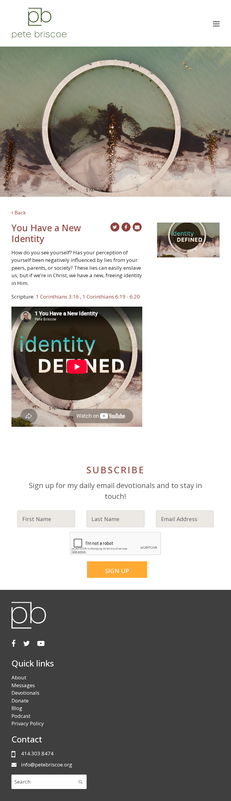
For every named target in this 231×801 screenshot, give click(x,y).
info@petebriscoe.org (46, 764)
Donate (20, 700)
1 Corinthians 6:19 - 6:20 (111, 296)
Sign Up (117, 571)
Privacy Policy (27, 723)
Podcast (20, 715)
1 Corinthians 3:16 (58, 296)
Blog (16, 708)
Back (19, 212)
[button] (216, 23)
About (18, 677)
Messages (23, 685)
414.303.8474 (37, 753)
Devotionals (25, 692)
